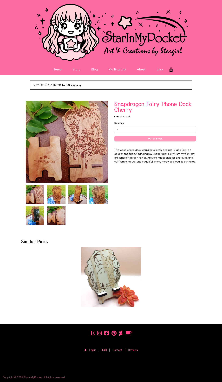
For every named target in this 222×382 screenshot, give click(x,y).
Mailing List (117, 69)
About (141, 69)
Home (57, 69)
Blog (94, 69)
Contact (117, 350)
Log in (92, 350)
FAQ (104, 350)
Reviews (133, 350)
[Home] (111, 32)
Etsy (160, 69)
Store (76, 69)
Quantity (119, 123)
